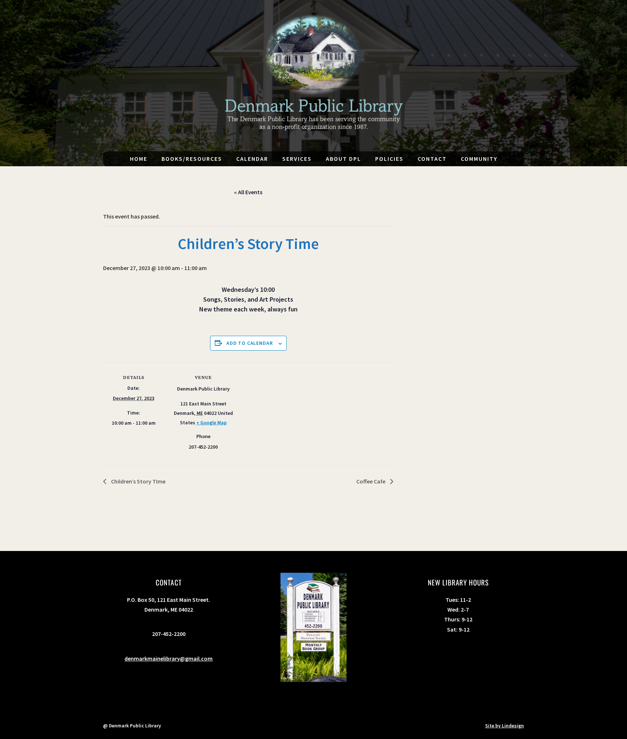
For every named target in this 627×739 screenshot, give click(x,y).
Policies (389, 158)
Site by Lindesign (504, 726)
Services (297, 158)
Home (138, 158)
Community (479, 158)
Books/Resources (191, 158)
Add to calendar (249, 343)
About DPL (343, 158)
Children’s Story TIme (137, 481)
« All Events (248, 192)
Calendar (252, 158)
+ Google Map (211, 422)
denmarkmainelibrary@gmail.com (168, 658)
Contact (432, 158)
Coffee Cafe (371, 481)
